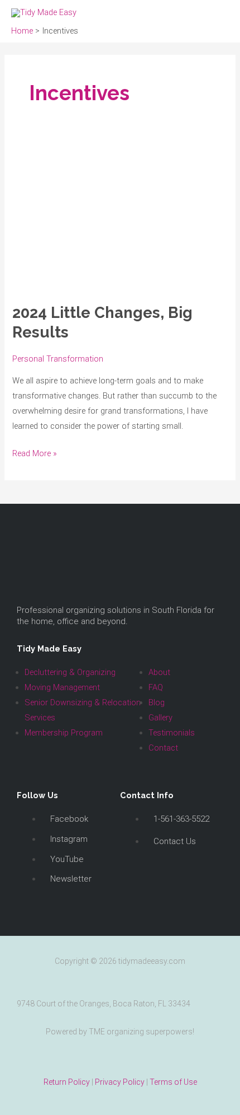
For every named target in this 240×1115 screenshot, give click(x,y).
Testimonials (171, 733)
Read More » (34, 452)
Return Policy (67, 1081)
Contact (163, 748)
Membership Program (64, 733)
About (159, 672)
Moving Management (62, 687)
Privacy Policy (120, 1081)
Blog (156, 702)
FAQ (155, 687)
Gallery (160, 718)
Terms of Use (173, 1081)
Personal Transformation (57, 359)
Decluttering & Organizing (70, 672)
